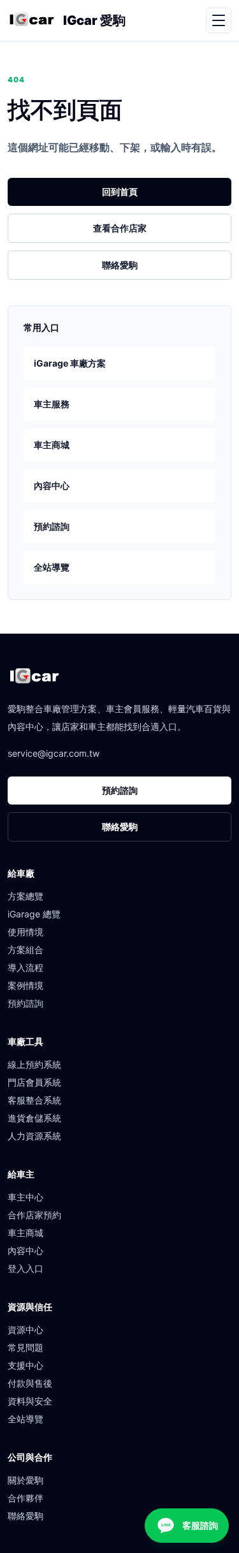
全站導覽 (51, 567)
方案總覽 (25, 896)
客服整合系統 (34, 1100)
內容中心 (51, 485)
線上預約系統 (34, 1064)
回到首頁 (120, 191)
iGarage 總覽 (34, 913)
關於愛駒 (25, 1480)
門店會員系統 (34, 1082)
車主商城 (51, 444)
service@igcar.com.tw (53, 753)
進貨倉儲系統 (34, 1117)
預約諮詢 (51, 526)
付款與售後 (30, 1383)
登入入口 (25, 1268)
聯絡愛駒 (120, 264)
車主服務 (51, 403)
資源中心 (25, 1329)
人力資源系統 (34, 1135)
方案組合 (25, 949)
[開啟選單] (218, 20)
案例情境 (25, 985)
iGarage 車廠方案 (70, 363)
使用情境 (25, 931)
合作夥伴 (25, 1497)
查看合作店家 (120, 227)
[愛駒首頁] (31, 20)
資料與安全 (30, 1401)
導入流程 (25, 967)
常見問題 (25, 1347)
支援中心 (25, 1365)
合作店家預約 (34, 1214)
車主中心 (25, 1197)
